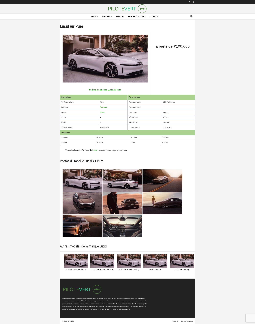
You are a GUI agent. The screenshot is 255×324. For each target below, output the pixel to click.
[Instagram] (193, 2)
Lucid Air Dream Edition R (102, 269)
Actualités (154, 16)
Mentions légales (187, 321)
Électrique (103, 107)
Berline (102, 112)
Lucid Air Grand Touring (128, 269)
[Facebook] (189, 2)
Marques (120, 16)
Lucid (94, 150)
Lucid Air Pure (155, 269)
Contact (175, 321)
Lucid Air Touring (182, 269)
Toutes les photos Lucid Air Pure (105, 90)
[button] (191, 16)
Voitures (106, 16)
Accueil (94, 16)
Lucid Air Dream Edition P (75, 269)
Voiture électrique (136, 16)
